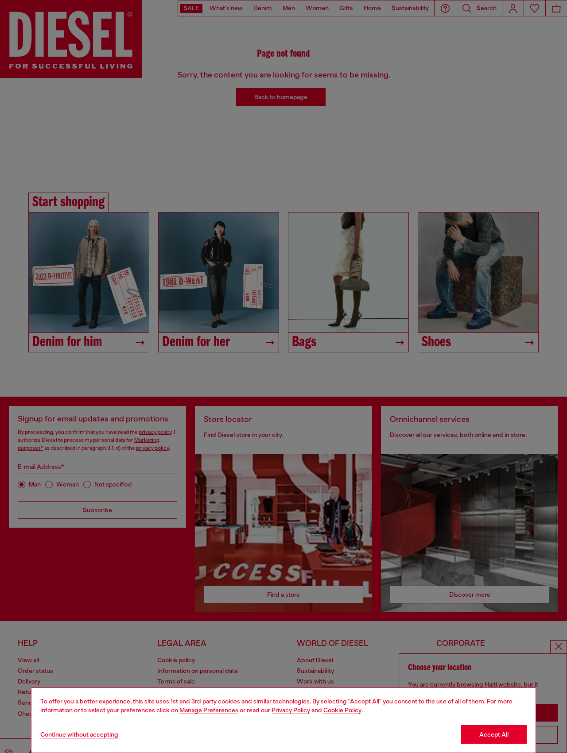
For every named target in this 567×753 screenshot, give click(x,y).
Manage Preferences (208, 710)
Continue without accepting (79, 734)
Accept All (494, 734)
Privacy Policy (291, 710)
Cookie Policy (342, 710)
